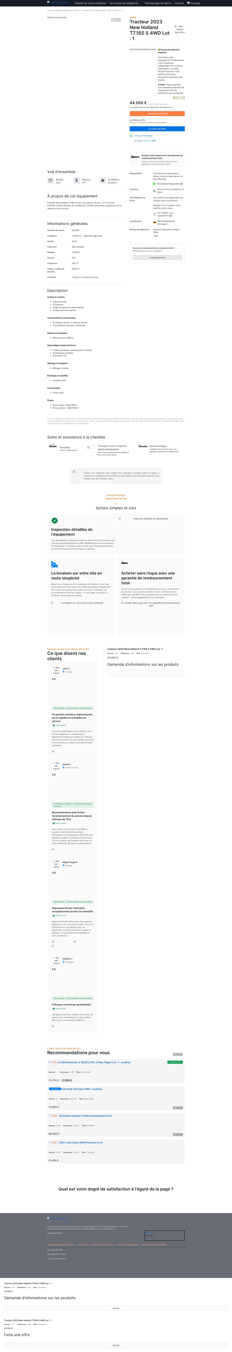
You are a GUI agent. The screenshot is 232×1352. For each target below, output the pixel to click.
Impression (82, 1245)
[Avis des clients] (62, 751)
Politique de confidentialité (127, 1245)
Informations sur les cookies (102, 1245)
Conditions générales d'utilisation (61, 1245)
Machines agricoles (63, 10)
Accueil (50, 10)
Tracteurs (77, 10)
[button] (125, 3)
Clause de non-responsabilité (154, 1245)
